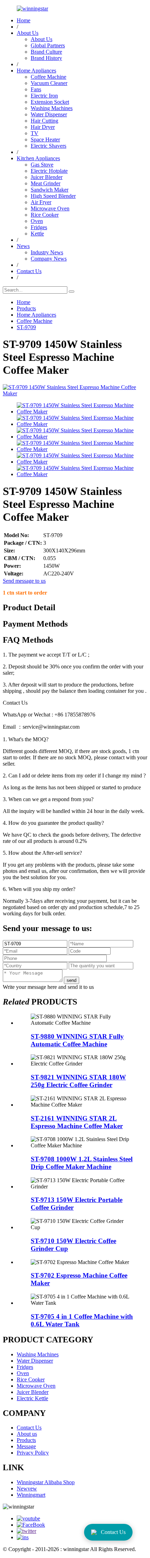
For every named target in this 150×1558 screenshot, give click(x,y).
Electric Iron (44, 96)
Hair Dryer (43, 127)
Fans (36, 89)
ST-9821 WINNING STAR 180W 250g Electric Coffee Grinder (78, 1080)
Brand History (46, 58)
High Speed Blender (53, 196)
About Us (27, 33)
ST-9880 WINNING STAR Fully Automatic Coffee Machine (77, 1040)
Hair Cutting (44, 121)
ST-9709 (26, 327)
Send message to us (24, 581)
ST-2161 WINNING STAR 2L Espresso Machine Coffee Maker (77, 1122)
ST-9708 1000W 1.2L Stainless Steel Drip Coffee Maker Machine (82, 1162)
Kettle (37, 234)
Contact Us (29, 271)
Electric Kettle (32, 1398)
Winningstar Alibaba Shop (46, 1482)
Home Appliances (36, 70)
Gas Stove (42, 165)
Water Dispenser (49, 114)
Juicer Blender (46, 177)
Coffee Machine (48, 77)
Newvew (27, 1488)
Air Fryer (41, 202)
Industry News (47, 252)
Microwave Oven (50, 208)
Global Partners (48, 45)
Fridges (39, 227)
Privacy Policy (33, 1453)
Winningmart (31, 1495)
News (23, 246)
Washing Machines (52, 108)
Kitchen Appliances (38, 158)
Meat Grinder (45, 183)
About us (27, 1434)
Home (23, 20)
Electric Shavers (48, 146)
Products (26, 308)
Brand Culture (46, 52)
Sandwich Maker (49, 190)
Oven (37, 221)
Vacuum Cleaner (49, 83)
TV (34, 133)
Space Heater (45, 139)
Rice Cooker (45, 215)
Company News (49, 259)
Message (26, 1446)
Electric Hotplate (49, 171)
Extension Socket (50, 102)
